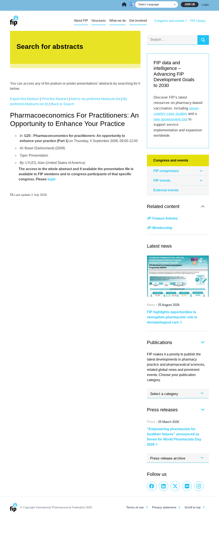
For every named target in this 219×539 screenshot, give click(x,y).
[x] (175, 486)
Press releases (162, 409)
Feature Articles (165, 218)
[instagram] (199, 486)
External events (166, 190)
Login (205, 4)
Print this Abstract (55, 99)
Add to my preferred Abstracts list (95, 99)
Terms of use (135, 507)
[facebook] (152, 486)
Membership (162, 228)
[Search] (203, 40)
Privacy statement (164, 507)
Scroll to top (193, 507)
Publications (159, 342)
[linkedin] (163, 486)
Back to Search (62, 104)
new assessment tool (170, 119)
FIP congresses (166, 171)
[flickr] (187, 486)
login (51, 179)
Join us (189, 4)
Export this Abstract (24, 99)
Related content (163, 206)
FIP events (161, 180)
